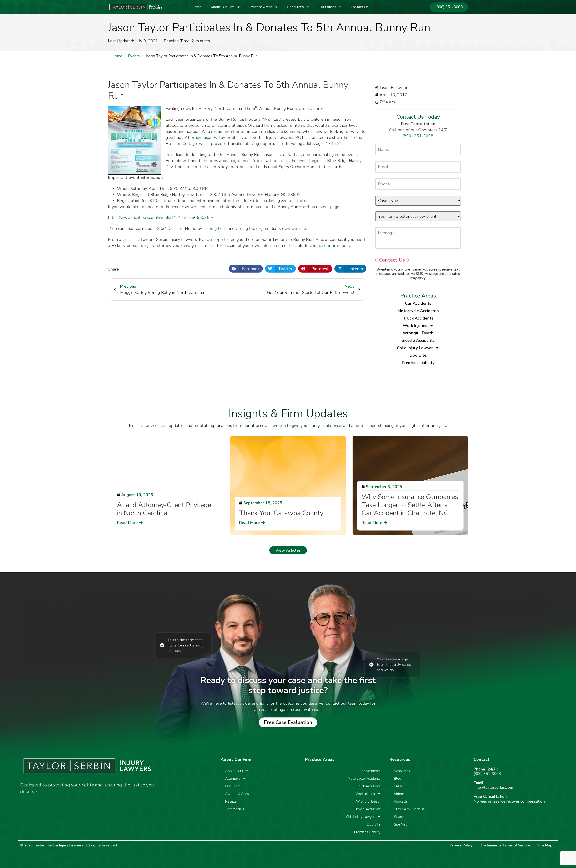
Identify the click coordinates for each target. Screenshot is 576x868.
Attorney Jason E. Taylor (207, 137)
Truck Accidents (418, 318)
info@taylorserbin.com (493, 787)
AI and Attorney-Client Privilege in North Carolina (164, 509)
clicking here (215, 228)
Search (399, 817)
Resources (295, 6)
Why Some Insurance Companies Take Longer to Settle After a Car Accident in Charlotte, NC (410, 505)
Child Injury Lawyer (415, 348)
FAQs (398, 786)
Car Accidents (418, 303)
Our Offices (327, 6)
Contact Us (360, 6)
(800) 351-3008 (418, 136)
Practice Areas (260, 6)
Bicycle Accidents (418, 340)
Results (230, 801)
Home (196, 6)
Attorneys (232, 778)
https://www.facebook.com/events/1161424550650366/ (160, 217)
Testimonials (234, 809)
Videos (399, 794)
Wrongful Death (418, 333)
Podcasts (401, 801)
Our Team (232, 786)
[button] (246, 269)
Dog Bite (418, 355)
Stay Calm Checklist (409, 809)
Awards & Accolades (241, 794)
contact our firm (324, 245)
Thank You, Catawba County (281, 513)
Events (134, 56)
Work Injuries (415, 325)
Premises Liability (418, 362)
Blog (397, 778)
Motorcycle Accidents (418, 310)
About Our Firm (222, 6)
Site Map (400, 824)
